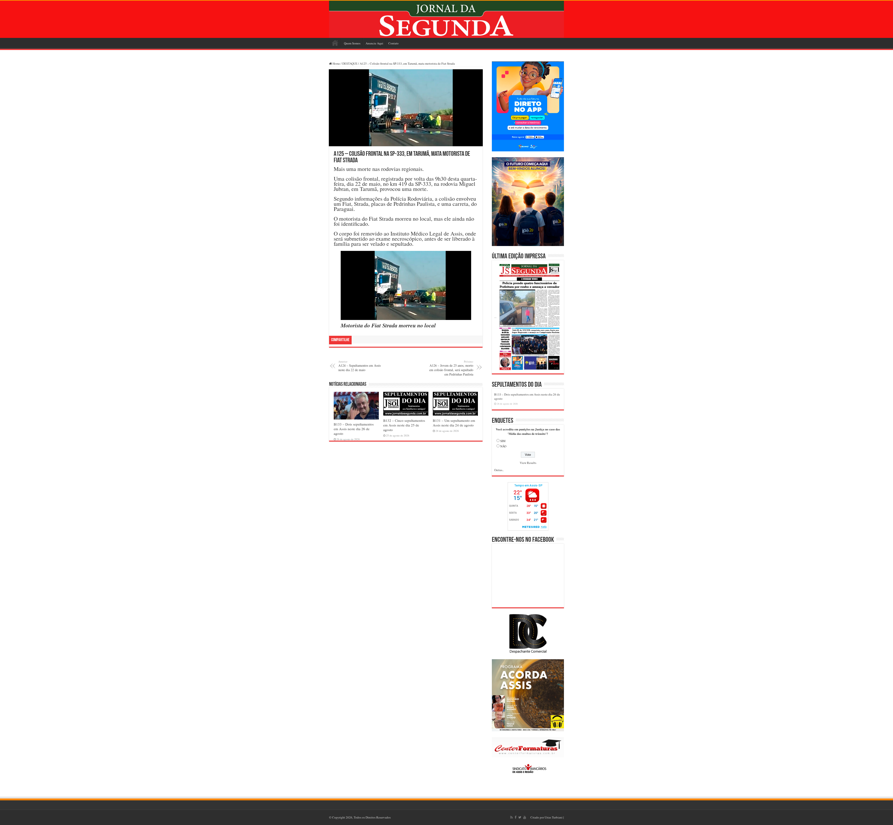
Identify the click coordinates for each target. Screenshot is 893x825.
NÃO (503, 446)
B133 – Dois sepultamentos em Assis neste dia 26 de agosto (354, 429)
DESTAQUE (349, 63)
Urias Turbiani (554, 817)
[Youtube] (524, 817)
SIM (503, 441)
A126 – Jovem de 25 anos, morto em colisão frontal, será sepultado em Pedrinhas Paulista (451, 368)
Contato (393, 43)
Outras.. (499, 470)
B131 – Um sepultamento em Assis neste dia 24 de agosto (454, 422)
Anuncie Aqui (374, 43)
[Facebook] (515, 817)
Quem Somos (352, 43)
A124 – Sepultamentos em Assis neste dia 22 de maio (359, 366)
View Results (528, 463)
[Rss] (511, 817)
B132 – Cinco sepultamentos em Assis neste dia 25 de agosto (404, 425)
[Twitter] (520, 817)
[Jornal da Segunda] (446, 19)
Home (335, 43)
